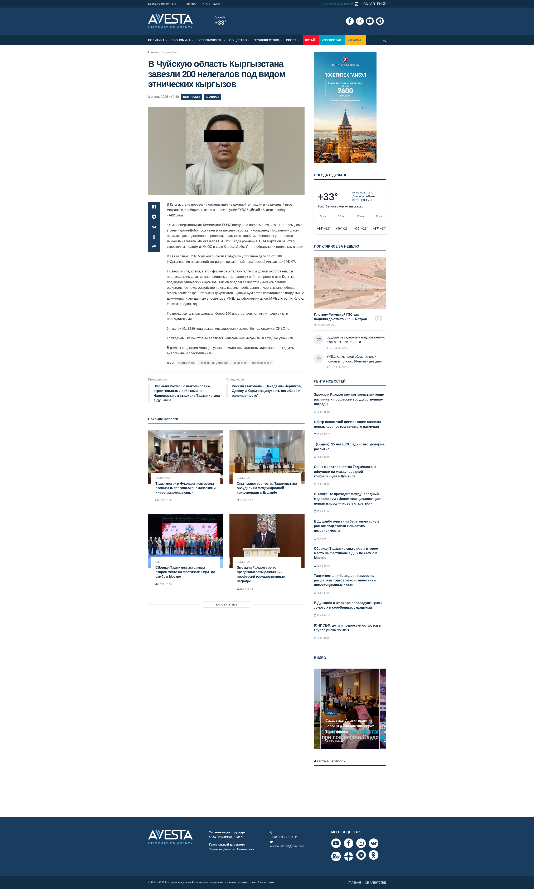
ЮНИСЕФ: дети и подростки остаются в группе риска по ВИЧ (347, 627)
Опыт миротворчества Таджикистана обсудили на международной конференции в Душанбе (267, 488)
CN (365, 3)
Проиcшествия (266, 40)
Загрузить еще (226, 604)
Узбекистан (331, 40)
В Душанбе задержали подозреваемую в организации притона (355, 339)
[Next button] (383, 709)
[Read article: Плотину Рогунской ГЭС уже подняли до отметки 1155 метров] (350, 283)
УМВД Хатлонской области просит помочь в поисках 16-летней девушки (354, 358)
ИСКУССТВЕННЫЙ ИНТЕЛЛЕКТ (338, 4)
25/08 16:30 (246, 500)
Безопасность (210, 40)
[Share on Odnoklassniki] (154, 237)
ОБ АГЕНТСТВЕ (211, 3)
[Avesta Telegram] (361, 855)
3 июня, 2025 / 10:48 (163, 96)
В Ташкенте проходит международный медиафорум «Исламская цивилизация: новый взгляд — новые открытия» (347, 498)
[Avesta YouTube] (336, 843)
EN (380, 3)
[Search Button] (384, 40)
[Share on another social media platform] (154, 247)
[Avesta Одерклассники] (373, 855)
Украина (354, 40)
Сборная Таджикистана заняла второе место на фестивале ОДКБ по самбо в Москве (185, 572)
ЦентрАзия (170, 52)
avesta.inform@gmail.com (287, 846)
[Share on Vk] (154, 227)
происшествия (261, 362)
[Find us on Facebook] (350, 21)
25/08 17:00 (164, 500)
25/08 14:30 (323, 615)
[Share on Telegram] (154, 217)
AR (372, 3)
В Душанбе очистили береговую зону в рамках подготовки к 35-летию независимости (346, 526)
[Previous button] (316, 709)
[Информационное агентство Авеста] (170, 21)
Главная (153, 52)
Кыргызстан (186, 362)
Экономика (181, 40)
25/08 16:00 (164, 584)
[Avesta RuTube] (336, 856)
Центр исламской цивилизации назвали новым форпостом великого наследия (347, 424)
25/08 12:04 (323, 511)
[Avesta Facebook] (348, 843)
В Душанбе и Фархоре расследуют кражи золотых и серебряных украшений (348, 605)
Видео (331, 718)
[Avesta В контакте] (373, 843)
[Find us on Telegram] (380, 21)
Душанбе (219, 17)
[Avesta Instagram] (361, 843)
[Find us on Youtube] (370, 21)
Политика (156, 40)
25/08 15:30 (323, 538)
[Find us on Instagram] (360, 21)
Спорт (291, 40)
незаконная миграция (214, 362)
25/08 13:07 (323, 456)
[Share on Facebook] (154, 207)
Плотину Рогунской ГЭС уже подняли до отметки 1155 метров (340, 317)
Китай (310, 40)
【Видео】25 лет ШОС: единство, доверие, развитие (349, 446)
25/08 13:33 (323, 638)
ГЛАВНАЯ (192, 3)
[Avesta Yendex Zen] (348, 856)
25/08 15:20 (323, 434)
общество (240, 362)
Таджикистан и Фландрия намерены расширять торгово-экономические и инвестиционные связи (185, 488)
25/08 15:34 (246, 588)
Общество (238, 40)
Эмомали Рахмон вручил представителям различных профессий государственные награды (261, 574)
